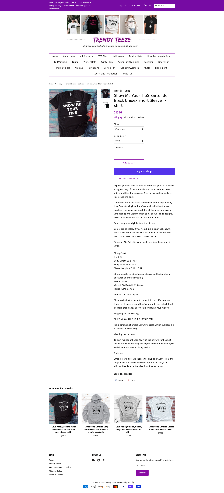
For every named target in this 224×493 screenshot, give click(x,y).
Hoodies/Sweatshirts (158, 56)
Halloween (118, 56)
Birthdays (94, 67)
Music (147, 67)
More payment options (129, 178)
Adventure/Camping (128, 62)
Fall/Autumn (60, 62)
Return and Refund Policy (60, 467)
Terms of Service (56, 475)
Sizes (116, 124)
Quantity (118, 147)
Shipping (118, 117)
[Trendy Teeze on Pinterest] (98, 460)
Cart (149, 6)
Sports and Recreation (105, 73)
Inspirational (63, 67)
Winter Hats (89, 62)
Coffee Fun (109, 67)
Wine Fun (127, 73)
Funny (75, 62)
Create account (134, 6)
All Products (86, 56)
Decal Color (119, 136)
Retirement (161, 67)
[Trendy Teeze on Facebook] (93, 460)
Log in (121, 6)
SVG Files (102, 56)
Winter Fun (107, 62)
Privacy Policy (55, 464)
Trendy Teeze (110, 482)
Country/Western (129, 67)
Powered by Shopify (125, 482)
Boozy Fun (163, 62)
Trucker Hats (135, 56)
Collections (69, 56)
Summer (148, 62)
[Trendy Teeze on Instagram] (103, 460)
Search (52, 460)
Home (55, 56)
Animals (79, 67)
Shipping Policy (55, 471)
